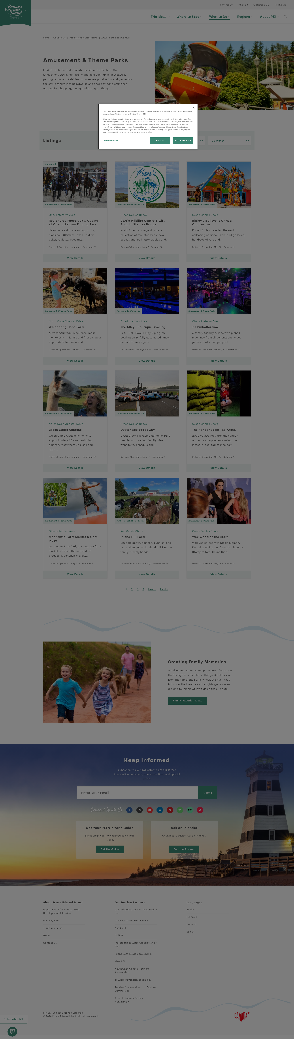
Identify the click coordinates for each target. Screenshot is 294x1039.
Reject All (160, 140)
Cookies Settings (110, 140)
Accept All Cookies (183, 140)
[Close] (193, 107)
